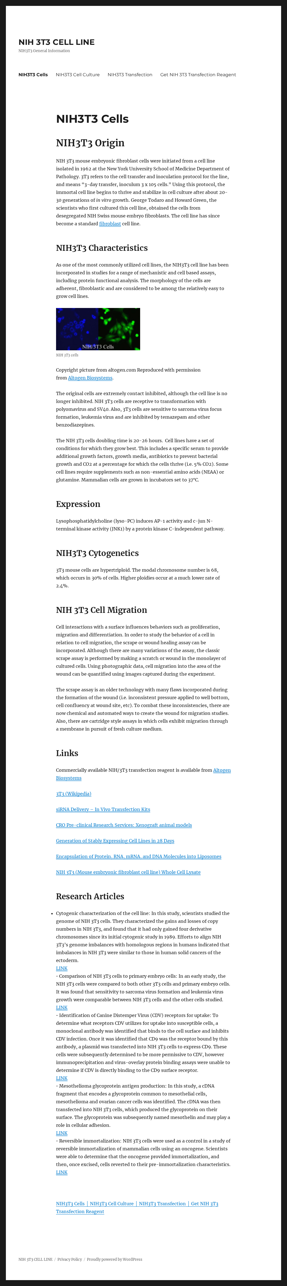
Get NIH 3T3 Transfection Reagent (198, 74)
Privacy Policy (69, 1259)
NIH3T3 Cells (33, 74)
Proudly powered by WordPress (114, 1259)
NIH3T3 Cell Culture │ (114, 1203)
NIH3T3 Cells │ (73, 1203)
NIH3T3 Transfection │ (165, 1203)
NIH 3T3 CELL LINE (56, 42)
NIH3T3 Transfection (130, 74)
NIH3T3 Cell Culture (78, 74)
